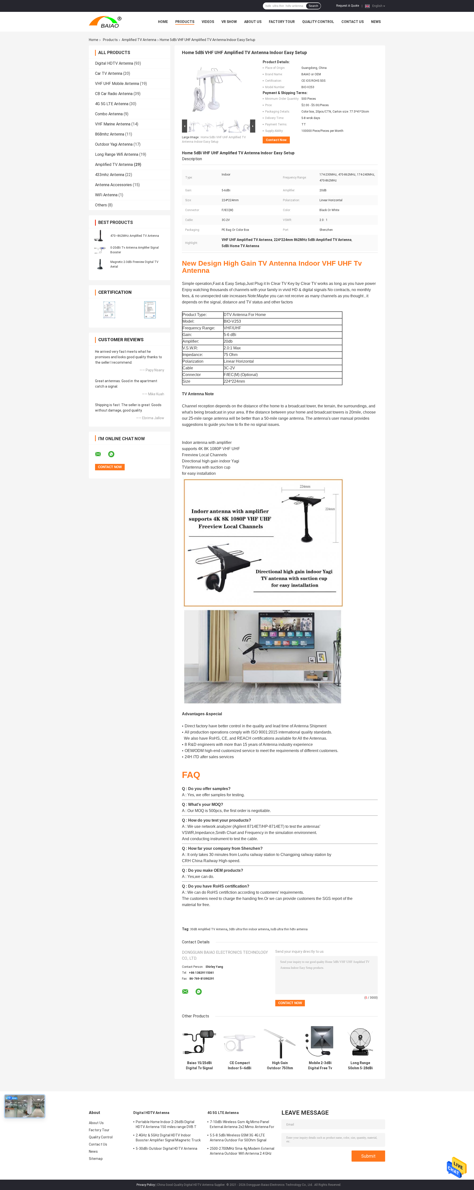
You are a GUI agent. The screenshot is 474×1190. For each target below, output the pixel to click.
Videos (208, 22)
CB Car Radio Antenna (114, 93)
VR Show (229, 22)
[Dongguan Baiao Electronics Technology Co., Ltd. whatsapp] (114, 454)
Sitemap (96, 1159)
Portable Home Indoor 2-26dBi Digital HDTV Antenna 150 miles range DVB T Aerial (166, 1125)
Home (163, 22)
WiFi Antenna (106, 195)
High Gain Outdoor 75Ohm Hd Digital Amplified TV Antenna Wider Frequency (280, 1065)
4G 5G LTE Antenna (111, 103)
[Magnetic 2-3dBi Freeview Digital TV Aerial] (100, 264)
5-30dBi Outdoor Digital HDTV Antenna (167, 1148)
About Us (252, 22)
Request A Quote (347, 5)
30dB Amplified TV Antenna (208, 929)
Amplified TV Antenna (139, 40)
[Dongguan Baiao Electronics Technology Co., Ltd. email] (101, 454)
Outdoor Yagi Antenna (114, 144)
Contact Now (276, 140)
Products (184, 22)
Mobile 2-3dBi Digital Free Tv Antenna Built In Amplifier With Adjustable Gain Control (320, 1065)
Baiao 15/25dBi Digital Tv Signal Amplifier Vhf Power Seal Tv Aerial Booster (199, 1065)
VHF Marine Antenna (112, 124)
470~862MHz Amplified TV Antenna (134, 236)
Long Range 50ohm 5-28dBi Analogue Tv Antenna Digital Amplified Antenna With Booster (360, 1065)
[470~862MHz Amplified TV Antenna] (100, 235)
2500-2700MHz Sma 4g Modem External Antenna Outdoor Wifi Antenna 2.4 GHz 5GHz (242, 1152)
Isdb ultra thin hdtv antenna (289, 929)
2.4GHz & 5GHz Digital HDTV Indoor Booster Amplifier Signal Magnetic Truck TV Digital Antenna (168, 1138)
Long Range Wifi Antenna (116, 154)
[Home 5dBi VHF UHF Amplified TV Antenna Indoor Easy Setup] (216, 89)
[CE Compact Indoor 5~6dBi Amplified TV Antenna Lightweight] (239, 1041)
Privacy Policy (146, 1185)
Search (313, 6)
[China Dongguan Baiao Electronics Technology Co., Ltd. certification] (109, 310)
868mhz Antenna (109, 134)
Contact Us (352, 22)
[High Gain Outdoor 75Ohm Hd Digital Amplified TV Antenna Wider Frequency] (279, 1041)
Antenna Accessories (113, 184)
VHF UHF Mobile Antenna (117, 83)
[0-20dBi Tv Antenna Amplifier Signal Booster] (100, 250)
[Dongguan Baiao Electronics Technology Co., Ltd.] (116, 21)
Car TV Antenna (108, 73)
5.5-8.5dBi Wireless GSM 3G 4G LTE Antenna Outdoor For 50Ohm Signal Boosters (238, 1138)
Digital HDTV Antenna (114, 63)
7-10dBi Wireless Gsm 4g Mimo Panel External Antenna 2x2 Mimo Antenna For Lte (242, 1125)
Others (101, 205)
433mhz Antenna (109, 174)
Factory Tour (282, 22)
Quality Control (318, 22)
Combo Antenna (109, 114)
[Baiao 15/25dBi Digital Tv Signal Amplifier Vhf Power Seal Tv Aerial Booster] (199, 1041)
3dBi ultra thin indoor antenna (249, 929)
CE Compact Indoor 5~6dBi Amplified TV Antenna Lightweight (239, 1065)
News (376, 22)
